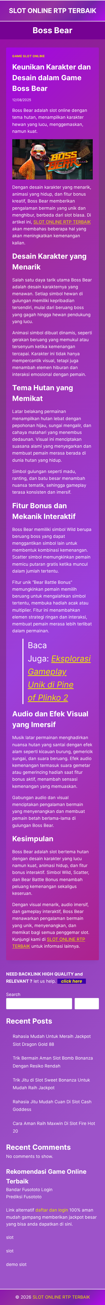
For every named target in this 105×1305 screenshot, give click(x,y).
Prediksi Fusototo (24, 1196)
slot (10, 1237)
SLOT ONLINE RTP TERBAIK (61, 1297)
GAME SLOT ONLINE (28, 56)
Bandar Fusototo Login (29, 1189)
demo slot (16, 1264)
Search (13, 994)
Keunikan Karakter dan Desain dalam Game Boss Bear (51, 78)
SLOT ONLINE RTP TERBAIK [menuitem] (62, 221)
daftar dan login (51, 1210)
